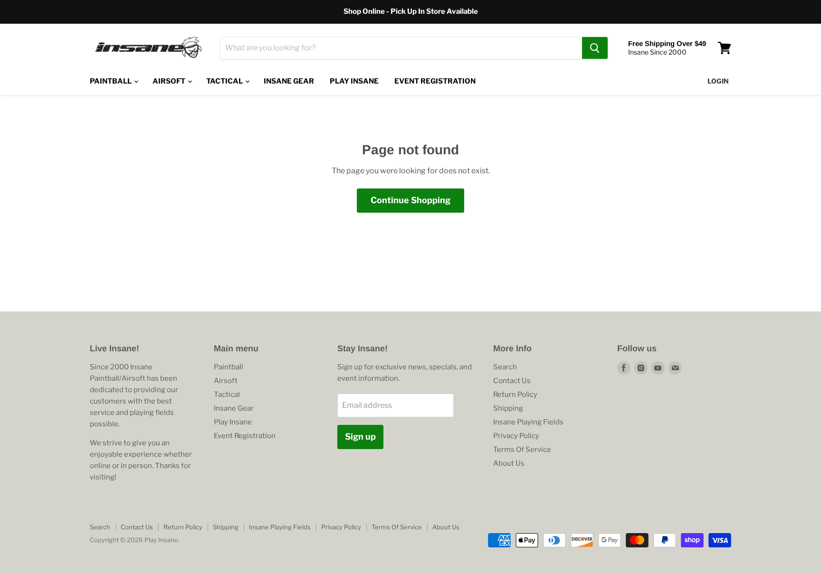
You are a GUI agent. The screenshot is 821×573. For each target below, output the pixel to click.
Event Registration (435, 81)
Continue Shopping (410, 200)
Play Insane (354, 81)
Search (505, 367)
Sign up (360, 436)
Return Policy (515, 394)
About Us (509, 463)
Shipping (508, 408)
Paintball (111, 81)
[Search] (595, 48)
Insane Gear (289, 81)
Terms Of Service (522, 449)
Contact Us (512, 380)
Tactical (225, 81)
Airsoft (170, 81)
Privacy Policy (516, 436)
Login (718, 81)
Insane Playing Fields (528, 422)
